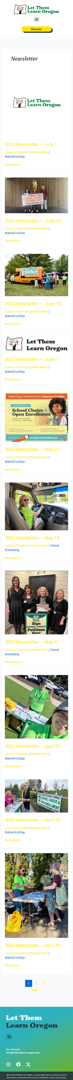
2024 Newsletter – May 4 (31, 642)
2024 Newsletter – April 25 (32, 746)
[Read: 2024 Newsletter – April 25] (36, 706)
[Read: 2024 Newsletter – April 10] (36, 895)
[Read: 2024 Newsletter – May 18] (36, 506)
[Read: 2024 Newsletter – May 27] (36, 417)
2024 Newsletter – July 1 (31, 144)
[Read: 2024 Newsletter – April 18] (36, 795)
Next (36, 990)
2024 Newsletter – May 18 (32, 538)
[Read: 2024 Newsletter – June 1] (36, 344)
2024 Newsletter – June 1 (32, 359)
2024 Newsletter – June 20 (33, 221)
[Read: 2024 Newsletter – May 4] (36, 602)
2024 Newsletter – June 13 (33, 304)
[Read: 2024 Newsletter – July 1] (36, 105)
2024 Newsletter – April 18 (32, 820)
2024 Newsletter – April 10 (32, 945)
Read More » (13, 164)
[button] (36, 19)
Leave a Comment (17, 152)
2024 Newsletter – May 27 (32, 449)
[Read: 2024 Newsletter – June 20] (36, 195)
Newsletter (39, 152)
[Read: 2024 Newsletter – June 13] (36, 275)
